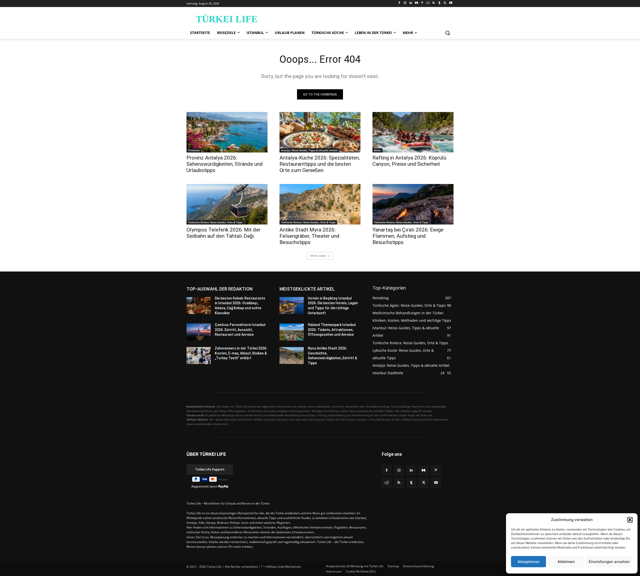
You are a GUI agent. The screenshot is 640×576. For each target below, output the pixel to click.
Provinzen (194, 150)
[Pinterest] (422, 3)
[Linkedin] (411, 3)
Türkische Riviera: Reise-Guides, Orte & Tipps (215, 222)
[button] (630, 519)
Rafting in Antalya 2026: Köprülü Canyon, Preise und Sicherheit (409, 161)
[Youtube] (451, 3)
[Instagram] (405, 3)
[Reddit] (428, 3)
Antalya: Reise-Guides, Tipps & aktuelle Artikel (309, 150)
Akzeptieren (529, 561)
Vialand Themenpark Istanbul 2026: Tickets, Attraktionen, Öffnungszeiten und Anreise (332, 329)
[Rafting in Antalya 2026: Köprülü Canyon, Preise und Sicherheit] (413, 132)
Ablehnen (566, 561)
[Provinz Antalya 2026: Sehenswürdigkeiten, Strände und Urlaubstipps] (227, 132)
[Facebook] (399, 3)
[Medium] (416, 3)
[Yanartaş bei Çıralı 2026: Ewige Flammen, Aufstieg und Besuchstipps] (413, 204)
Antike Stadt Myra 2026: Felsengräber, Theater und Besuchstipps (310, 236)
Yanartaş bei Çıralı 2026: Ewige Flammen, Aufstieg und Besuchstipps (408, 236)
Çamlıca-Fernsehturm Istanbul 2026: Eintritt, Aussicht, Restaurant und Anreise (240, 329)
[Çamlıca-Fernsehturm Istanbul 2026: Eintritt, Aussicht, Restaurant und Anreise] (198, 332)
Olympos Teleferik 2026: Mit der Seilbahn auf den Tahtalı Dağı (223, 233)
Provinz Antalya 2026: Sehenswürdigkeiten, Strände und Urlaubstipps (224, 164)
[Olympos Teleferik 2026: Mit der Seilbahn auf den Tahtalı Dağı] (227, 204)
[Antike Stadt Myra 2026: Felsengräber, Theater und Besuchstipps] (320, 204)
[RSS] (433, 3)
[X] (445, 3)
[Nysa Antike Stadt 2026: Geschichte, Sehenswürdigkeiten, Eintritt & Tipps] (292, 355)
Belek (377, 150)
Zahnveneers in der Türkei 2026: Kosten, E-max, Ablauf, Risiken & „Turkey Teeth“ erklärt (241, 353)
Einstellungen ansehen (609, 561)
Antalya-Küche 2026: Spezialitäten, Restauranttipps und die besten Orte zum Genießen (320, 164)
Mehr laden (318, 256)
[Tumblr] (439, 3)
